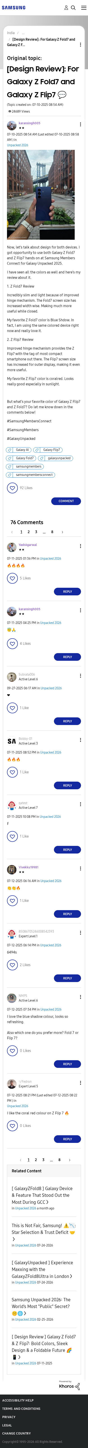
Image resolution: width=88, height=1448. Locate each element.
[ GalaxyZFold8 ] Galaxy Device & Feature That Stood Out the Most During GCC (42, 1195)
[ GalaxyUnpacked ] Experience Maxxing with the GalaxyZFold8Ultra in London (42, 1269)
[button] (73, 124)
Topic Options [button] (73, 44)
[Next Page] (61, 532)
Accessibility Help (18, 1400)
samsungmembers (28, 466)
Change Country (16, 1433)
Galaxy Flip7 (51, 450)
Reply (67, 592)
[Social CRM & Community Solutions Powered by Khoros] (69, 1385)
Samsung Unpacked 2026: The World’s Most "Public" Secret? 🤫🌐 (41, 1306)
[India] (13, 7)
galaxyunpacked (59, 458)
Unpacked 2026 (17, 145)
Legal (7, 1425)
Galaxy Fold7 (25, 458)
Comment (66, 501)
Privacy (8, 1417)
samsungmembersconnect (34, 475)
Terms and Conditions (21, 1409)
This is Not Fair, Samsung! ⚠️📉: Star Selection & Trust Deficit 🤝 (44, 1229)
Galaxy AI (22, 450)
